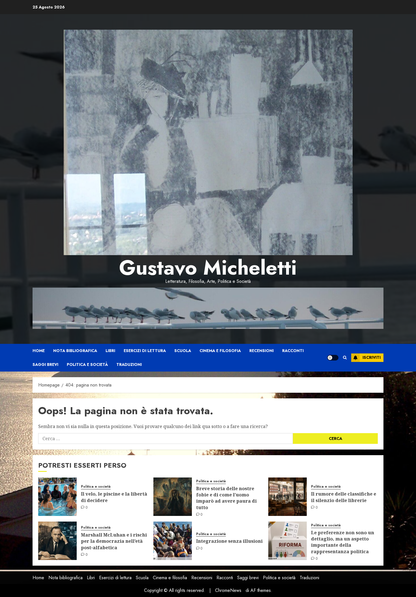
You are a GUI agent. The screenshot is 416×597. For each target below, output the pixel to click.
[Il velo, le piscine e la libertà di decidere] (57, 496)
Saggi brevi (45, 364)
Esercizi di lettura (145, 350)
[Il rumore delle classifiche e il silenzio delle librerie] (287, 496)
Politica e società (87, 364)
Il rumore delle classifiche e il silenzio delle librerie (343, 497)
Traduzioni (129, 364)
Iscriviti (372, 357)
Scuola (182, 350)
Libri (110, 350)
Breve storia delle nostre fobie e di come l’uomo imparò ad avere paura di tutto (226, 498)
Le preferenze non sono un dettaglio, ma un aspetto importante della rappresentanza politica (342, 542)
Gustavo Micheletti (208, 267)
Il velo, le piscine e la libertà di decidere (114, 497)
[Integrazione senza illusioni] (172, 541)
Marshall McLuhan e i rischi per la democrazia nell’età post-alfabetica (114, 541)
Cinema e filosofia (220, 350)
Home (39, 350)
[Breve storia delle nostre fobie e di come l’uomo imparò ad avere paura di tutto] (172, 496)
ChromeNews (228, 590)
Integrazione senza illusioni (229, 541)
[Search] (344, 357)
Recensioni (261, 350)
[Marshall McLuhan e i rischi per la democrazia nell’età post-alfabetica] (57, 541)
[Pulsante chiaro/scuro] (332, 358)
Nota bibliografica (75, 350)
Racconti (293, 350)
